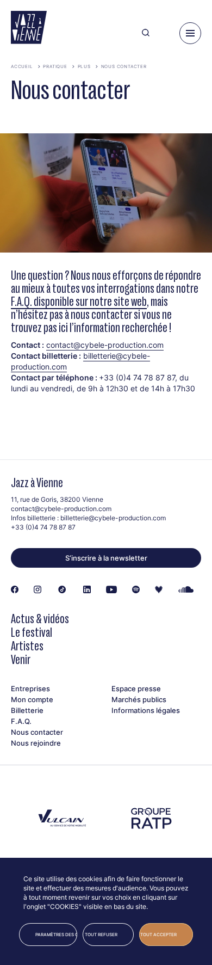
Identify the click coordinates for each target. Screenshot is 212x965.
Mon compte (32, 699)
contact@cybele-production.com (105, 345)
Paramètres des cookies (56, 934)
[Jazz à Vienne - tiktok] (62, 590)
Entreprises (30, 688)
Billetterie (27, 710)
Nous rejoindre (36, 743)
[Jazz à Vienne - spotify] (136, 590)
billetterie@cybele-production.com (113, 518)
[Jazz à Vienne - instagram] (37, 590)
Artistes (27, 646)
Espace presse (136, 688)
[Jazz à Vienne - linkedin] (87, 590)
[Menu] (190, 33)
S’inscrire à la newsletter (106, 558)
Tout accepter (158, 934)
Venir (20, 659)
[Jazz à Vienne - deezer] (159, 590)
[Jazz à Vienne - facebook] (14, 590)
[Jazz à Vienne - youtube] (111, 590)
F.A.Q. (21, 721)
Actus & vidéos (40, 618)
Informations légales (145, 710)
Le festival (31, 632)
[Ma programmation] (164, 33)
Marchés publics (138, 699)
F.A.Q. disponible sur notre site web (79, 301)
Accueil (22, 66)
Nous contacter (124, 66)
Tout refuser (101, 934)
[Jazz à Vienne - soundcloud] (186, 590)
